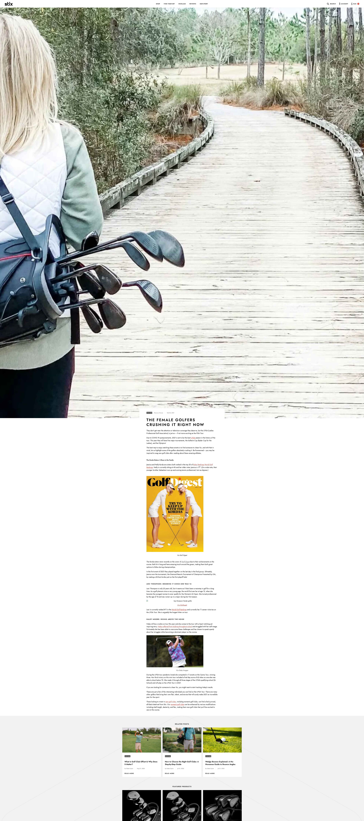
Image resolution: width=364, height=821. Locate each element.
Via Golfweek (182, 605)
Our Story (204, 3)
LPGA (193, 438)
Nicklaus (182, 3)
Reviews (192, 3)
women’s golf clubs (177, 704)
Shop (158, 3)
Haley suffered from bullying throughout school (175, 626)
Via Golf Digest (182, 555)
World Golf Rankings (179, 609)
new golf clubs (170, 701)
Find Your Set (169, 3)
